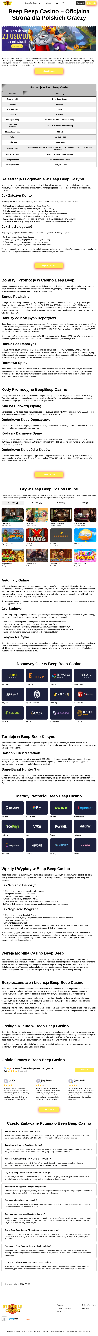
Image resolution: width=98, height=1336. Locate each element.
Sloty (83, 503)
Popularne (11, 503)
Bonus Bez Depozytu (32, 3)
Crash (59, 503)
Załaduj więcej (49, 1109)
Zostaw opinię (84, 1069)
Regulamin (60, 1305)
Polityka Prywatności (89, 1305)
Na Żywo (35, 503)
